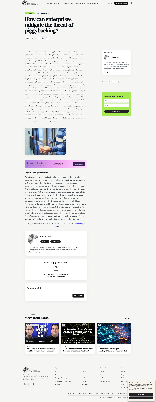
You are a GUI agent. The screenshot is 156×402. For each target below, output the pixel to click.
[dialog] (141, 390)
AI (55, 371)
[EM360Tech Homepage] (32, 373)
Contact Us (71, 393)
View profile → (108, 72)
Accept (141, 398)
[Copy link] (47, 38)
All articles (128, 319)
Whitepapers (85, 384)
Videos (84, 381)
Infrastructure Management (63, 381)
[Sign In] (44, 241)
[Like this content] (27, 38)
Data (56, 375)
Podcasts (49, 3)
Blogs (122, 375)
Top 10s (84, 378)
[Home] (30, 5)
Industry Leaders (80, 3)
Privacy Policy (99, 393)
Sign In (110, 3)
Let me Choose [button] (141, 394)
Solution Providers (68, 3)
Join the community (121, 3)
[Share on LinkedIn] (43, 38)
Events (102, 371)
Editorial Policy (110, 393)
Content (56, 3)
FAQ (122, 378)
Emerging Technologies (62, 378)
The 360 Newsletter (127, 387)
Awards (123, 384)
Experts (102, 375)
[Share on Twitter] (38, 38)
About (123, 371)
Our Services (125, 381)
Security (30, 13)
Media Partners (104, 378)
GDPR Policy (121, 393)
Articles (84, 371)
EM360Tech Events (92, 3)
